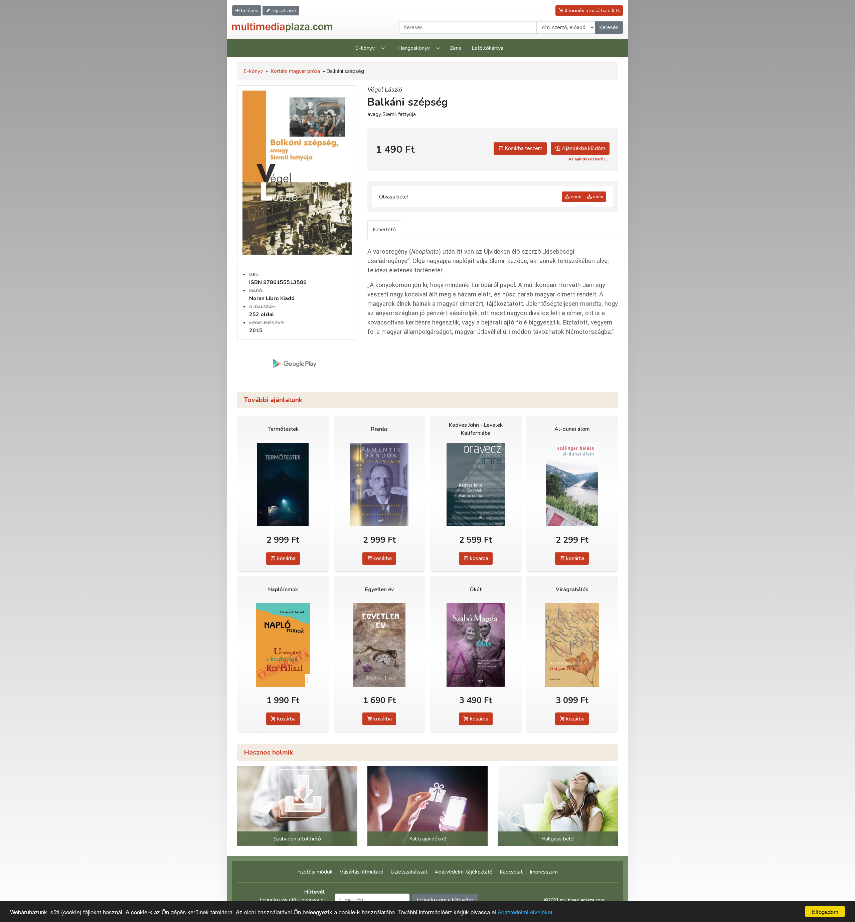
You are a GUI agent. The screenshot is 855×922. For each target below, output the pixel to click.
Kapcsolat (511, 872)
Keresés (609, 27)
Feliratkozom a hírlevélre (444, 900)
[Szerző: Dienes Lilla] (379, 645)
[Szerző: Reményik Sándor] (379, 484)
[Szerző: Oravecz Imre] (476, 484)
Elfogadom (825, 911)
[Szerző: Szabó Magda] (476, 645)
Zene (456, 48)
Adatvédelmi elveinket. (526, 912)
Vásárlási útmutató (361, 872)
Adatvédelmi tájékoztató (464, 872)
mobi (597, 196)
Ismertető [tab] (384, 229)
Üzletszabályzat (409, 872)
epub (575, 196)
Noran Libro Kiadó (272, 298)
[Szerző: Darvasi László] (572, 645)
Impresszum (544, 872)
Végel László (384, 90)
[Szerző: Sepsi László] (283, 484)
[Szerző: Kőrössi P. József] (283, 645)
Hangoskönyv (414, 48)
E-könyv (365, 48)
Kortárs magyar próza (295, 71)
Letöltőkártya (487, 48)
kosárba (286, 558)
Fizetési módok (315, 872)
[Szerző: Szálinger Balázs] (572, 484)
